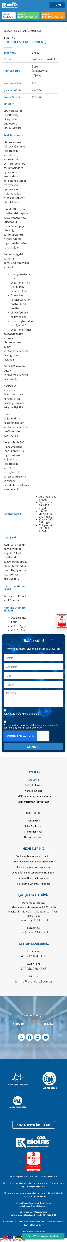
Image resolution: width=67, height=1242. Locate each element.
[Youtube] (45, 1037)
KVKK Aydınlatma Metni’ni (17, 713)
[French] (14, 1237)
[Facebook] (29, 1037)
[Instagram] (21, 1037)
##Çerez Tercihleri (12, 1240)
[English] (9, 1237)
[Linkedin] (37, 1037)
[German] (19, 1237)
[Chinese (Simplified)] (5, 1237)
